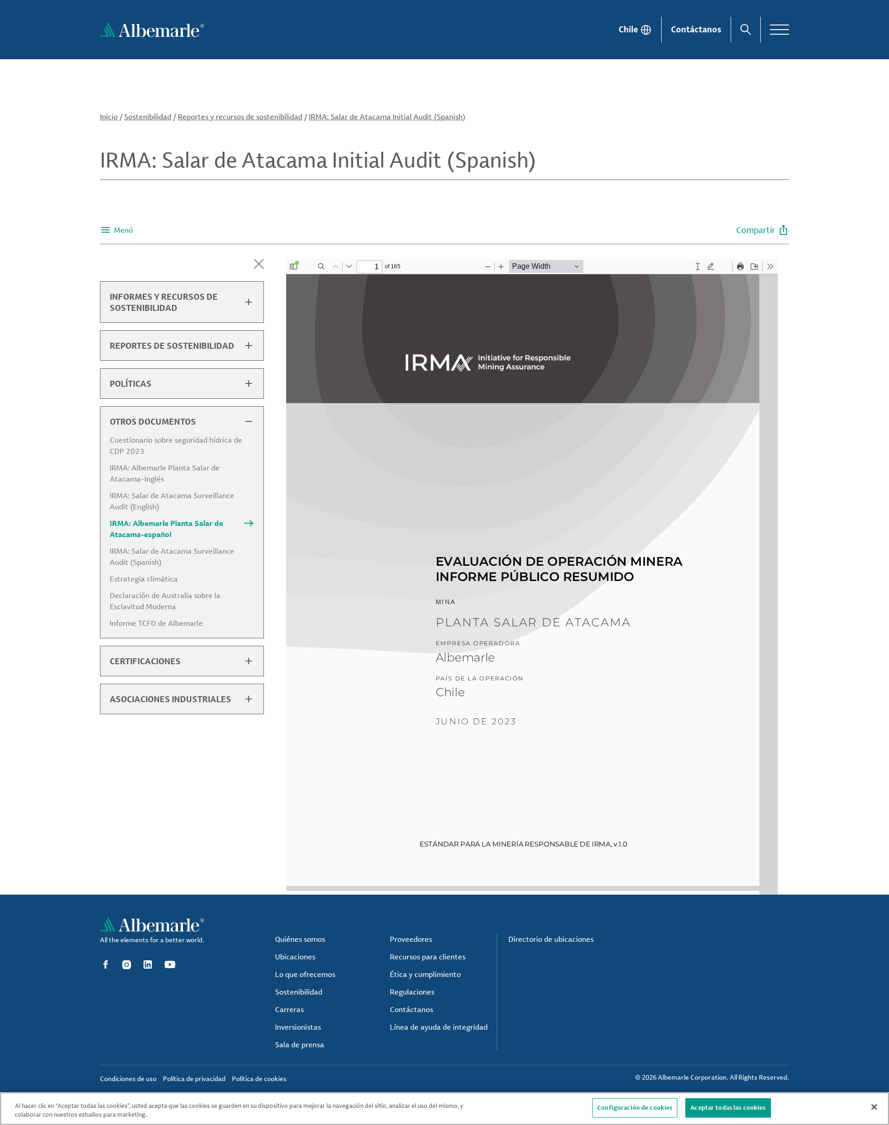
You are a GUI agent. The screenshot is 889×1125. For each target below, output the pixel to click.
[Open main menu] (779, 30)
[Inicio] (152, 30)
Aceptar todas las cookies (727, 1107)
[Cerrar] (874, 1107)
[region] (444, 1108)
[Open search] (745, 30)
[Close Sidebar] (259, 264)
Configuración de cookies (634, 1107)
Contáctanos (696, 29)
